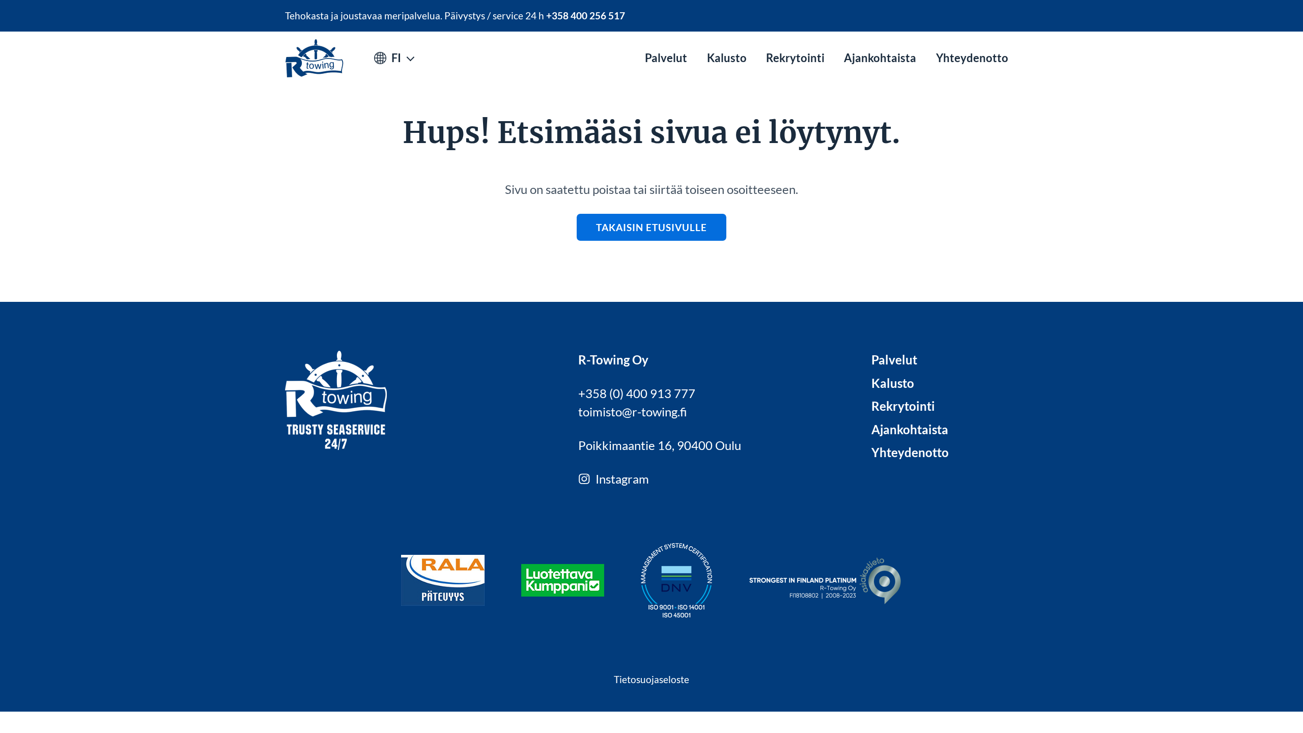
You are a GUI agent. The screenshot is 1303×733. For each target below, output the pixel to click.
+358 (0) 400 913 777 (636, 393)
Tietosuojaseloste (651, 679)
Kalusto (727, 58)
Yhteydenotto (972, 58)
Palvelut (666, 58)
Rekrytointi (795, 58)
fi (396, 58)
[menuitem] (666, 58)
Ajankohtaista (880, 58)
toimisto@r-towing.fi (632, 411)
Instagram (622, 478)
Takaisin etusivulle (651, 227)
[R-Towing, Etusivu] (314, 58)
